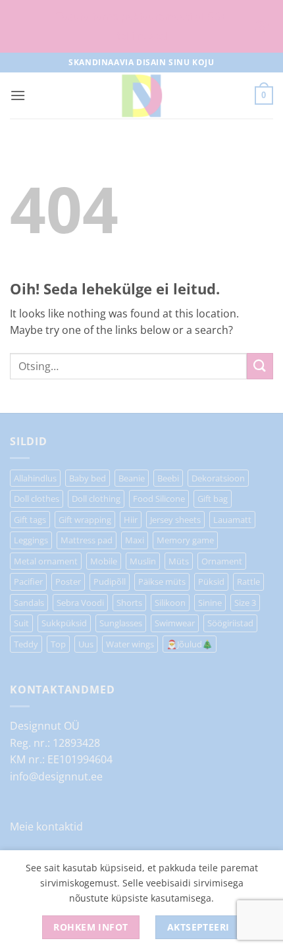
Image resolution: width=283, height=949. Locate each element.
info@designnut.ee (56, 776)
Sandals (29, 603)
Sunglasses (120, 623)
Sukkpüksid (64, 623)
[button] (18, 95)
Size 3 (245, 603)
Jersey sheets (175, 520)
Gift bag (212, 498)
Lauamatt (232, 520)
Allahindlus (35, 478)
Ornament (221, 561)
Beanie (131, 478)
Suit (21, 623)
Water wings (130, 644)
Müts (178, 561)
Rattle (248, 581)
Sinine (210, 603)
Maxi (134, 540)
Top (58, 644)
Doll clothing (96, 498)
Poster (68, 581)
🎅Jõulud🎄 (190, 644)
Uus (85, 644)
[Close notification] (262, 26)
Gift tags (30, 520)
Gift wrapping (85, 520)
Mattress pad (87, 540)
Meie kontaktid (46, 826)
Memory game (185, 540)
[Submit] (260, 366)
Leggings (31, 540)
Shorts (129, 603)
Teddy (26, 644)
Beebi (168, 478)
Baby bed (87, 478)
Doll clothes (36, 498)
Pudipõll (109, 581)
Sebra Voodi (80, 603)
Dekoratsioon (218, 478)
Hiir (131, 520)
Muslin (143, 561)
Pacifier (28, 581)
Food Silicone (159, 498)
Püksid (211, 581)
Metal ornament (46, 561)
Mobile (103, 561)
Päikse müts (162, 581)
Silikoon (170, 603)
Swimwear (175, 623)
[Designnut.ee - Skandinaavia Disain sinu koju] (141, 95)
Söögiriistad (230, 623)
